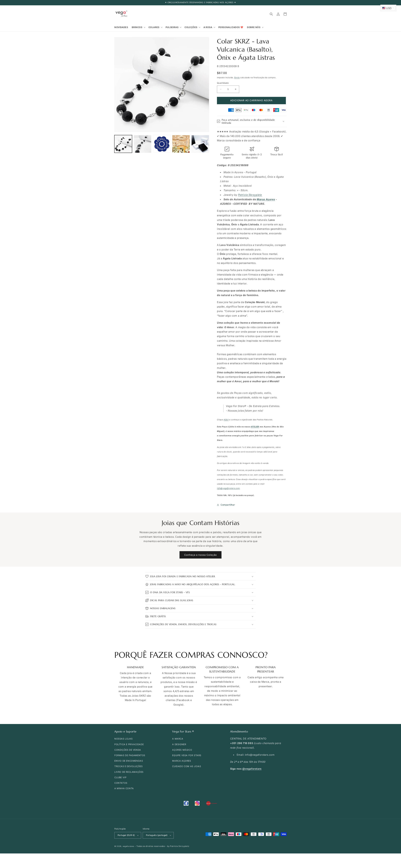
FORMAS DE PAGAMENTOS (129, 755)
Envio (237, 77)
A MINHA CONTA (124, 788)
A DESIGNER (179, 744)
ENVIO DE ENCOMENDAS (128, 760)
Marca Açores (266, 199)
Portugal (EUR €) (126, 835)
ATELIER (255, 426)
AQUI (226, 419)
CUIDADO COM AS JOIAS (186, 766)
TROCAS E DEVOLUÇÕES (128, 766)
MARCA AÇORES (181, 760)
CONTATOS (120, 783)
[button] (138, 27)
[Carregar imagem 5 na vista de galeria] (200, 144)
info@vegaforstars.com (228, 488)
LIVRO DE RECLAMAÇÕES (128, 772)
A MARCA (177, 738)
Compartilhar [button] (228, 504)
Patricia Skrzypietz (250, 194)
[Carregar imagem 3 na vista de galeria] (162, 144)
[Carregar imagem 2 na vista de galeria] (142, 144)
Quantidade (223, 83)
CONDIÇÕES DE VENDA (127, 749)
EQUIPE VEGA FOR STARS (186, 755)
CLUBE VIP (120, 777)
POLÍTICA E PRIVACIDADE (129, 744)
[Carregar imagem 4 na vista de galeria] (181, 144)
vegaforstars (128, 846)
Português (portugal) (156, 835)
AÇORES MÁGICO (182, 749)
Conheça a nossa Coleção (200, 554)
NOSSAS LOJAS (123, 738)
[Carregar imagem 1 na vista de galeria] (123, 144)
